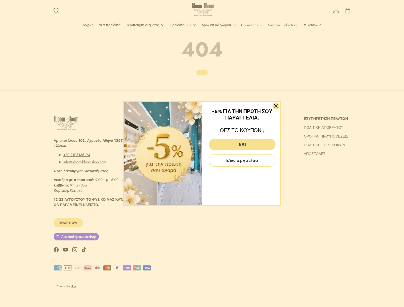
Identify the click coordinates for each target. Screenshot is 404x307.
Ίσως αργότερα (242, 160)
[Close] (276, 106)
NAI (242, 144)
